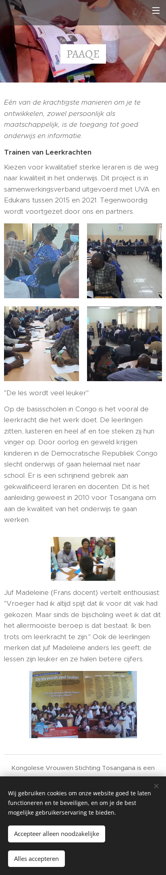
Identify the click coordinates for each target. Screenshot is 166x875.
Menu (156, 10)
